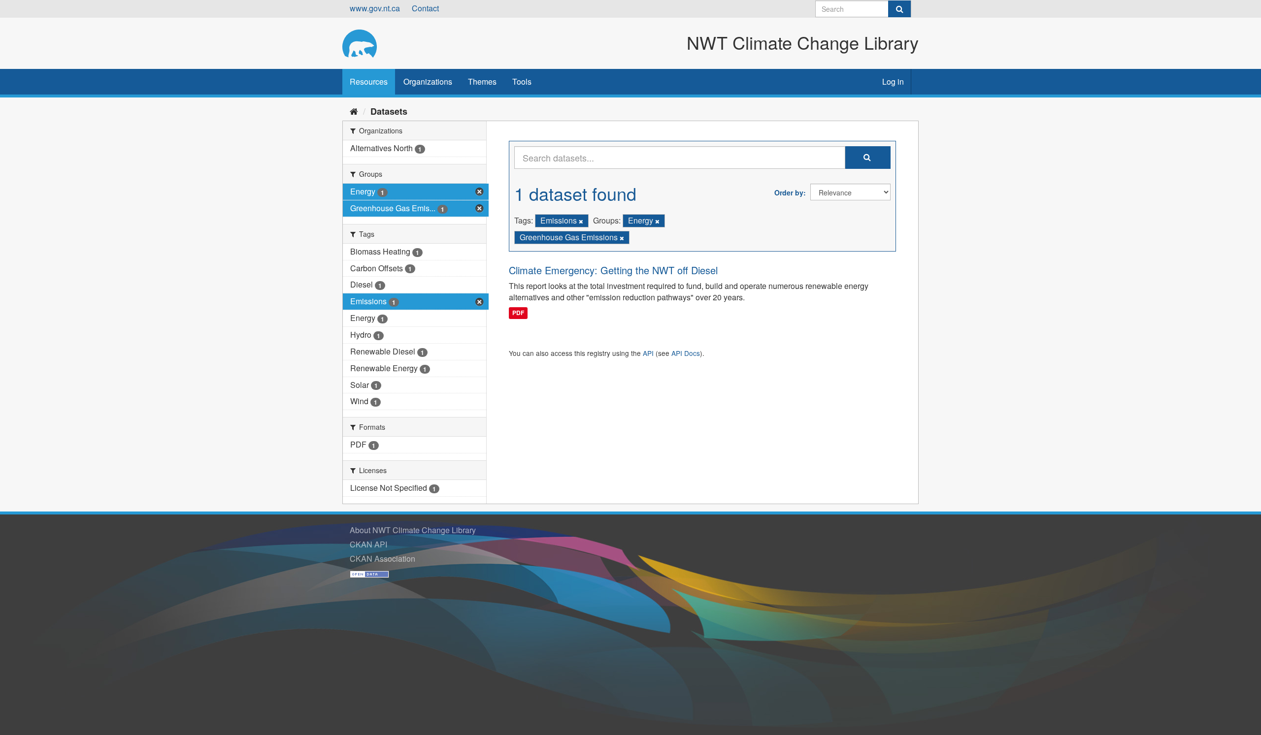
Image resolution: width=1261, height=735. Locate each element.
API (648, 353)
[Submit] (899, 8)
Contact (425, 8)
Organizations (427, 81)
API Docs (685, 353)
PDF (518, 312)
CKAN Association (382, 558)
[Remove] (581, 221)
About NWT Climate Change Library (413, 530)
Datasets (388, 111)
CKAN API (368, 544)
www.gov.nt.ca (375, 8)
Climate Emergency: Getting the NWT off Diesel (613, 270)
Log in (893, 81)
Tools (521, 81)
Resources (369, 81)
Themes (482, 81)
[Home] (354, 110)
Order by (788, 192)
